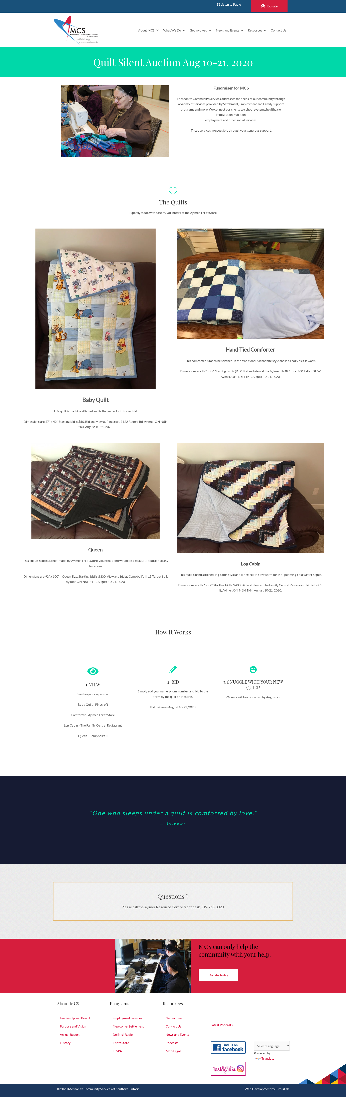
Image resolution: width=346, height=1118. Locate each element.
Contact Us (278, 30)
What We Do (172, 30)
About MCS (146, 30)
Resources (255, 30)
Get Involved (198, 30)
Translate (267, 1058)
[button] (269, 6)
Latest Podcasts (222, 1025)
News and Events (227, 30)
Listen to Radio (230, 4)
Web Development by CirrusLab (267, 1089)
